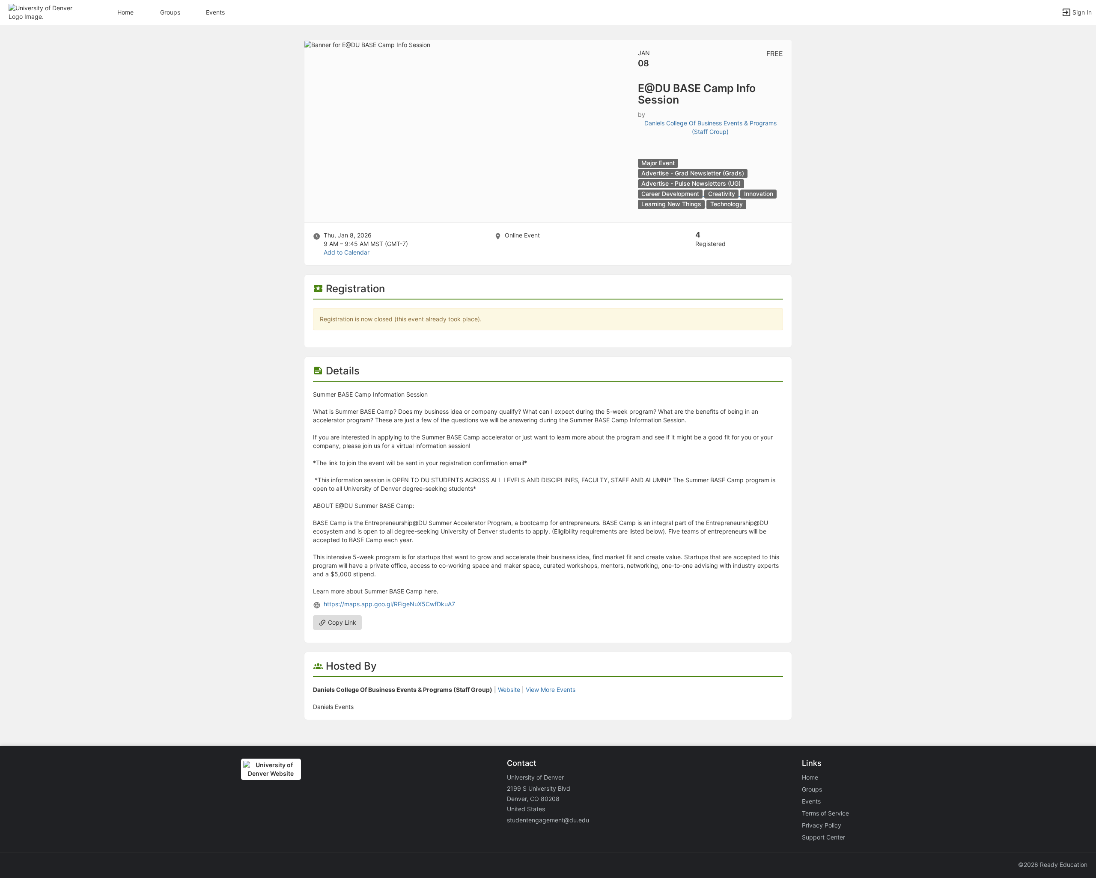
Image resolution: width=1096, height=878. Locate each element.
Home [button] (125, 12)
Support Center (823, 837)
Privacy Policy (821, 825)
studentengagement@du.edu (548, 820)
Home (810, 777)
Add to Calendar (346, 252)
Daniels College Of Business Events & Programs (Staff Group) (710, 127)
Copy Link (341, 622)
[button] (44, 11)
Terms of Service (825, 813)
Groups (170, 12)
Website (509, 689)
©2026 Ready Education (1052, 864)
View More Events (550, 689)
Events (215, 12)
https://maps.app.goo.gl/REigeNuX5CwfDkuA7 (389, 604)
